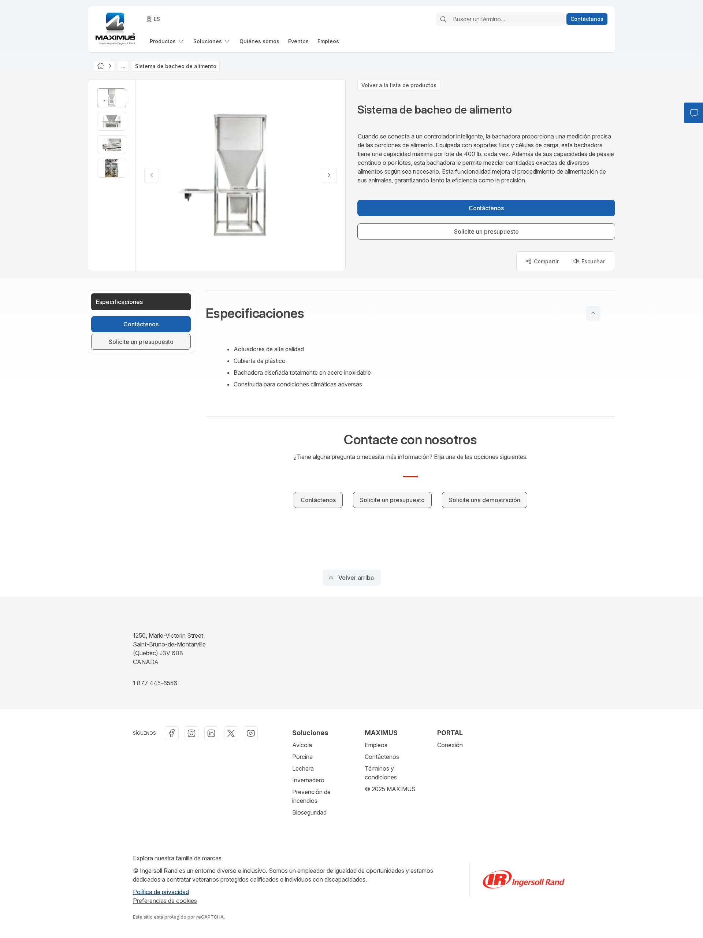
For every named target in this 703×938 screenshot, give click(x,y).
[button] (410, 313)
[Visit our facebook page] (172, 733)
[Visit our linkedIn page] (211, 733)
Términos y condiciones (381, 773)
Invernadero (308, 780)
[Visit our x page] (231, 733)
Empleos (376, 745)
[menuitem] (167, 41)
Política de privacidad (161, 892)
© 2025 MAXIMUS (390, 789)
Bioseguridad (309, 812)
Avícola (302, 745)
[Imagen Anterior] (151, 175)
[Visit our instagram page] (191, 733)
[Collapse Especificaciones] (593, 313)
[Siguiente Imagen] (329, 175)
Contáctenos (382, 756)
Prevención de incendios (311, 796)
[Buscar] (443, 19)
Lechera (303, 768)
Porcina (302, 756)
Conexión (450, 745)
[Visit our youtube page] (251, 733)
